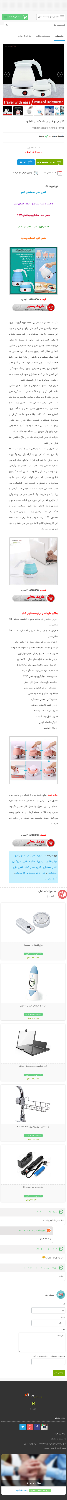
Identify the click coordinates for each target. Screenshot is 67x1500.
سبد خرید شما (15, 17)
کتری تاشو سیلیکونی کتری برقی (30, 873)
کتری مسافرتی (49, 867)
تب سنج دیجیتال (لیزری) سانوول (33, 1006)
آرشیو (51, 896)
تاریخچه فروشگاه (58, 1439)
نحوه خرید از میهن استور (55, 1448)
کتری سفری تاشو (32, 867)
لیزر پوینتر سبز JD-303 (33, 1187)
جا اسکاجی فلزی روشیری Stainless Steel (33, 1127)
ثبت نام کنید (21, 1490)
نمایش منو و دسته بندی (48, 17)
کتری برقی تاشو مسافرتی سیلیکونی (28, 862)
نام (64, 1304)
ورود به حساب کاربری (40, 1490)
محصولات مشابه (43, 36)
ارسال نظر (58, 1373)
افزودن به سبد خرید (46, 162)
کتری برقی (52, 879)
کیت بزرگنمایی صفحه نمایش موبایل (33, 1066)
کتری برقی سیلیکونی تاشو (32, 856)
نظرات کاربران (24, 36)
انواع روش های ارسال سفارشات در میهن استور (45, 1443)
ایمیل (63, 1317)
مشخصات (59, 36)
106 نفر (23, 162)
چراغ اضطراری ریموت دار (33, 945)
